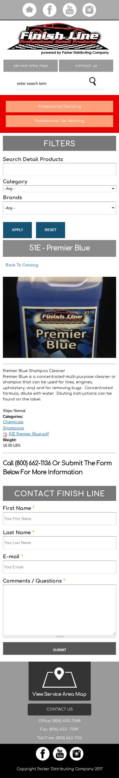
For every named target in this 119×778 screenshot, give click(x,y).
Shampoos (13, 428)
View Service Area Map (59, 694)
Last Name (18, 532)
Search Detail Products (33, 159)
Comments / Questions (34, 581)
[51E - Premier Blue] (59, 355)
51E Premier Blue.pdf (29, 434)
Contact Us (60, 709)
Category (15, 181)
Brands (12, 197)
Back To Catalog (22, 265)
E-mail (13, 556)
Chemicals (13, 422)
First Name (19, 508)
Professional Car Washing (59, 121)
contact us (86, 66)
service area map (31, 66)
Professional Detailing (59, 107)
